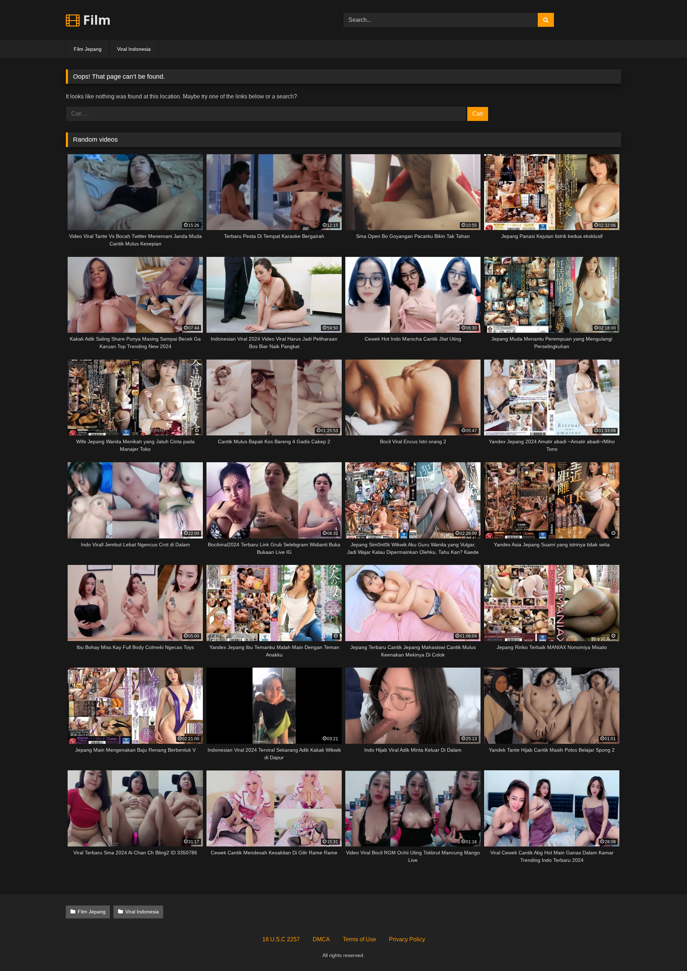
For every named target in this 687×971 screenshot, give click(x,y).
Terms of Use (359, 939)
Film (95, 20)
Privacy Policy (407, 939)
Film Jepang (88, 49)
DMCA (321, 939)
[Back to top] (665, 950)
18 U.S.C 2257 (281, 939)
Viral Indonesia (134, 49)
